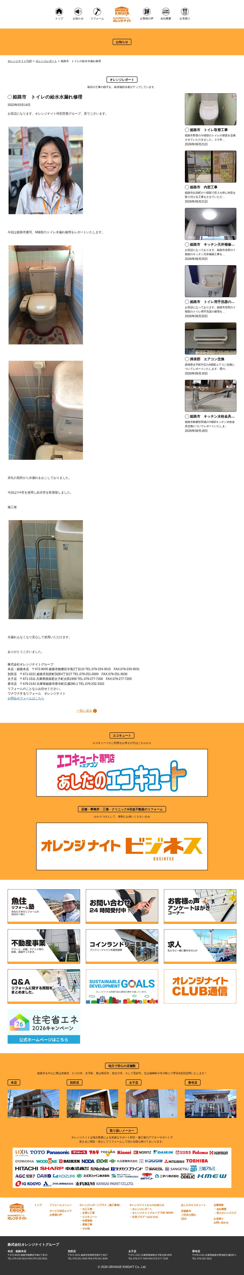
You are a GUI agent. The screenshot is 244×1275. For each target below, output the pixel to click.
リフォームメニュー (61, 1205)
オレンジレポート (46, 61)
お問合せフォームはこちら (26, 698)
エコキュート (89, 1216)
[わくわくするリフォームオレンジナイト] (122, 14)
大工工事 (87, 1209)
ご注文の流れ (188, 1214)
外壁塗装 (87, 1220)
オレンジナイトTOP (20, 61)
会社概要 (221, 1209)
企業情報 (219, 1205)
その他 (86, 1228)
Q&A (183, 1218)
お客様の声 (56, 1214)
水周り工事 (88, 1212)
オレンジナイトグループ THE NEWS (152, 1212)
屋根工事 (87, 1224)
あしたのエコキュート (193, 1205)
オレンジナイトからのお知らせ (146, 1205)
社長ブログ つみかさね (145, 1216)
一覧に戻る (84, 710)
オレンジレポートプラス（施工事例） (100, 1205)
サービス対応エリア (61, 1211)
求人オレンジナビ (226, 1212)
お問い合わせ (221, 1222)
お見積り (219, 1218)
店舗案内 (186, 1211)
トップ (38, 1205)
